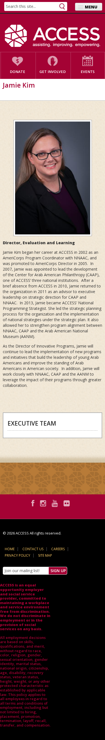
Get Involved (52, 71)
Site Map (45, 555)
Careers (58, 549)
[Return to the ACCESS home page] (52, 35)
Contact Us (32, 549)
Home (10, 549)
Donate (17, 71)
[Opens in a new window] (33, 503)
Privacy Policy (17, 555)
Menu (91, 7)
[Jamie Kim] (52, 178)
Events (88, 71)
